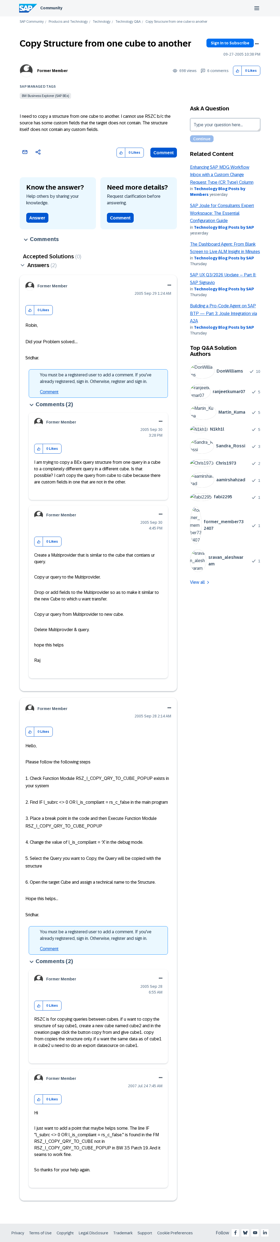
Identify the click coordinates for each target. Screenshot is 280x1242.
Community (51, 8)
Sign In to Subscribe (230, 43)
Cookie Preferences (175, 1233)
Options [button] (257, 44)
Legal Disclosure (93, 1233)
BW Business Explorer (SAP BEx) (45, 96)
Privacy (17, 1233)
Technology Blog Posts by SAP (224, 227)
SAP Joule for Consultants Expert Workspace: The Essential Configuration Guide (222, 213)
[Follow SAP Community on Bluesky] (245, 1232)
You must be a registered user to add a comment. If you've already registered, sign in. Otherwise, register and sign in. (95, 378)
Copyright (65, 1233)
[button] (237, 71)
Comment (163, 152)
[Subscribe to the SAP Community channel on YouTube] (255, 1232)
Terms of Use (40, 1233)
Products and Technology (68, 22)
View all (197, 582)
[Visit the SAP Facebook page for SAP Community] (235, 1232)
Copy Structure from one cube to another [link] (176, 22)
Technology (101, 22)
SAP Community (32, 22)
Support (145, 1233)
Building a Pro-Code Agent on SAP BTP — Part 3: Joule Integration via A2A (223, 313)
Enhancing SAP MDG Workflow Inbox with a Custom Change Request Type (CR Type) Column (221, 175)
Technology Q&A (128, 22)
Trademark (123, 1233)
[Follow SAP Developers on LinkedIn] (265, 1232)
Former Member (52, 70)
